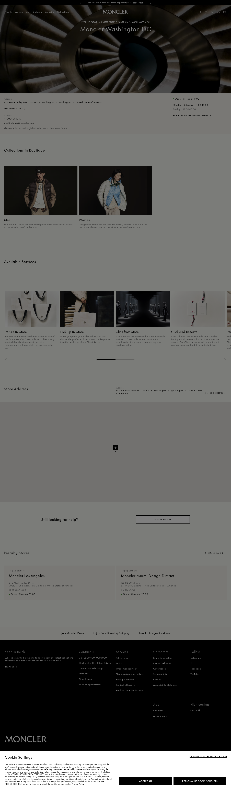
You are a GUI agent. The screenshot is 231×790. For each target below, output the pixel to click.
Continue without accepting (208, 756)
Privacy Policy (78, 784)
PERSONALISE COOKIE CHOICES (199, 781)
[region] (115, 770)
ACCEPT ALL (145, 781)
